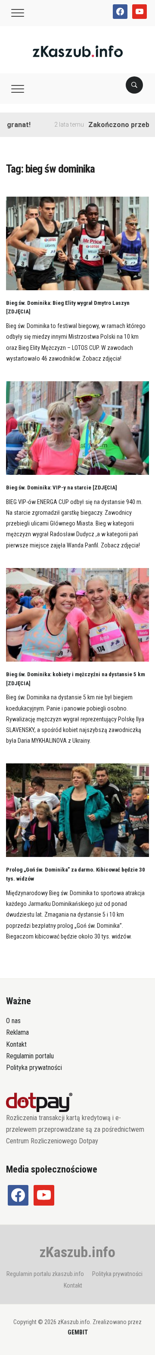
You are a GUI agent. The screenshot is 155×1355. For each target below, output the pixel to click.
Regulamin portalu (30, 1056)
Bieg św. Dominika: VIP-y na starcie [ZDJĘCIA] (61, 487)
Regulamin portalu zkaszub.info (45, 1273)
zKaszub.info (77, 1252)
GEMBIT (78, 1332)
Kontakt (16, 1044)
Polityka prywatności (34, 1067)
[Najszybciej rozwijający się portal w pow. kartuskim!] (78, 51)
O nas (13, 1021)
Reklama (17, 1032)
